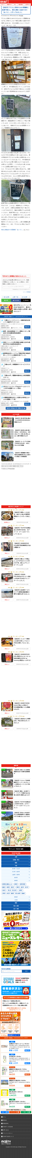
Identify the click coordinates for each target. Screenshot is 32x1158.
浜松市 (4, 890)
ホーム (4, 1117)
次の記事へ (25, 297)
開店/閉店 (21, 4)
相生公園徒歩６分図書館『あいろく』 (12, 229)
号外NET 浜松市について (8, 1136)
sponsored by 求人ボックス (22, 316)
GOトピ (3, 4)
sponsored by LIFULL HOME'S (21, 1037)
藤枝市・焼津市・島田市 (8, 887)
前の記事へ (7, 297)
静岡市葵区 (22, 884)
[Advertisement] (16, 488)
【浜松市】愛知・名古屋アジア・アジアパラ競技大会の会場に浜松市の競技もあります (22, 793)
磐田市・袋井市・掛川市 (22, 887)
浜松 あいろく (5, 466)
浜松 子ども (20, 466)
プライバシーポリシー (8, 1133)
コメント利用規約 (27, 292)
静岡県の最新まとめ (7, 884)
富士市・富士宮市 (12, 890)
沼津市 (20, 890)
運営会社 (5, 1120)
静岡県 (21, 15)
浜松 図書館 (13, 466)
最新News (9, 4)
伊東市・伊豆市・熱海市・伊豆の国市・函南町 (13, 893)
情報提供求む (6, 1123)
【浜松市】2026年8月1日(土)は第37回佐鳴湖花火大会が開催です (22, 545)
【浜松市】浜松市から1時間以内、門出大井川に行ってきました (22, 720)
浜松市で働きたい (9, 316)
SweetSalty (12, 468)
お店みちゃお (5, 468)
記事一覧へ (16, 297)
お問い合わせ (6, 1130)
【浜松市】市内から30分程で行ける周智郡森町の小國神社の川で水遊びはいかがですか (22, 814)
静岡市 (16, 884)
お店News (27, 4)
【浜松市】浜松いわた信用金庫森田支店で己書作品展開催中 (22, 771)
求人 (15, 4)
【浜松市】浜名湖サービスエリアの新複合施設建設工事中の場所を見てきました (22, 592)
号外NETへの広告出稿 (8, 1126)
